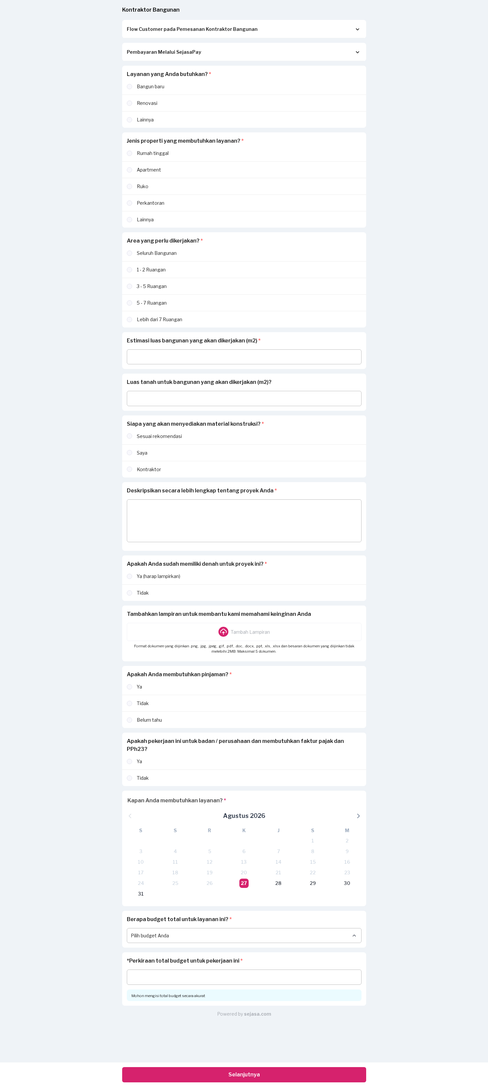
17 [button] (140, 872)
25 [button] (175, 883)
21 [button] (278, 872)
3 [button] (140, 851)
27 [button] (244, 883)
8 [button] (312, 851)
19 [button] (209, 872)
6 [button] (244, 851)
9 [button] (347, 851)
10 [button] (141, 862)
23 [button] (347, 872)
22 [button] (313, 872)
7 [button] (278, 851)
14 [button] (279, 862)
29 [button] (313, 883)
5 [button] (209, 851)
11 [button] (175, 862)
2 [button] (347, 840)
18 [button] (175, 872)
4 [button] (175, 851)
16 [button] (347, 862)
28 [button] (278, 883)
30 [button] (347, 883)
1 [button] (312, 840)
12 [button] (209, 862)
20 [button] (244, 872)
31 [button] (141, 894)
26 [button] (209, 883)
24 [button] (141, 883)
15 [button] (313, 862)
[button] (244, 632)
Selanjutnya (244, 1074)
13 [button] (244, 862)
